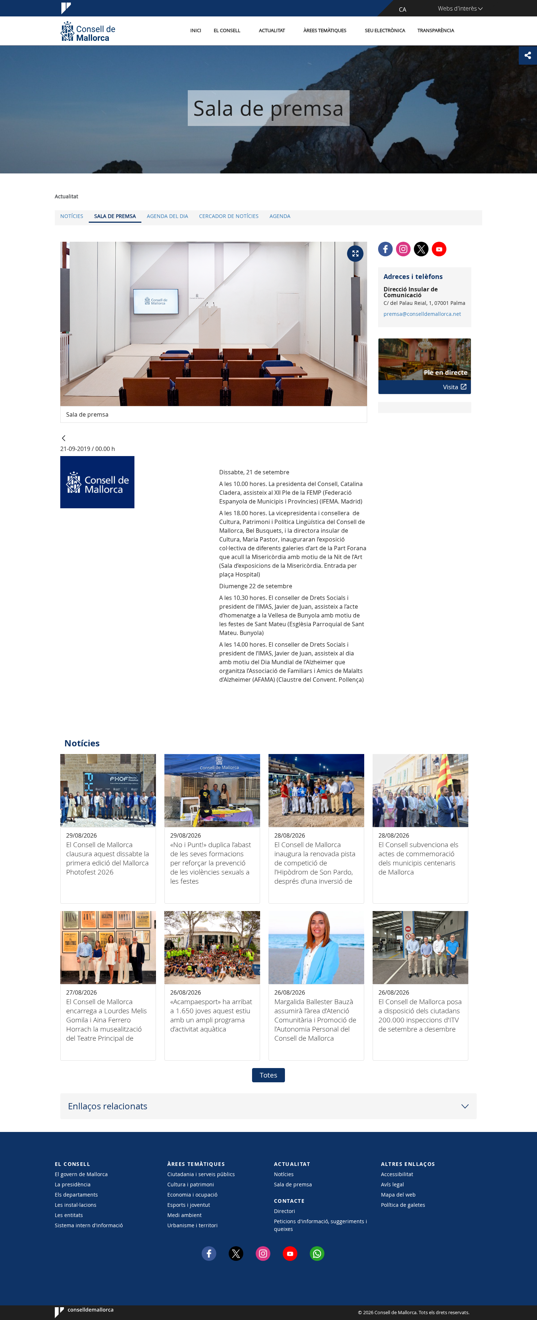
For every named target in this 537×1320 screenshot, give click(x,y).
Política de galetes (403, 1204)
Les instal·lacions (75, 1204)
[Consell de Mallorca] (87, 31)
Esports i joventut (188, 1204)
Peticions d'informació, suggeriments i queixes (320, 1225)
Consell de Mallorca (77, 1313)
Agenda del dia (167, 216)
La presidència (73, 1184)
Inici (195, 30)
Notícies (71, 216)
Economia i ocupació (192, 1194)
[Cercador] (468, 31)
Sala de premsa (115, 216)
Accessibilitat (397, 1174)
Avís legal (392, 1184)
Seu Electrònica (385, 30)
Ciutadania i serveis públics (201, 1174)
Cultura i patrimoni (190, 1184)
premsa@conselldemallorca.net (422, 314)
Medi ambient (184, 1215)
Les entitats (69, 1215)
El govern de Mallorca (81, 1174)
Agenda (280, 216)
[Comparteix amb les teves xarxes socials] (528, 55)
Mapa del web (398, 1194)
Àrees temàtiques (325, 30)
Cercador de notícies (229, 216)
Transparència (436, 30)
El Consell (227, 30)
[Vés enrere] (63, 438)
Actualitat (272, 30)
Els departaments (76, 1194)
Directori (284, 1211)
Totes (268, 1075)
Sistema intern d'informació (89, 1225)
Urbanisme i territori (192, 1225)
